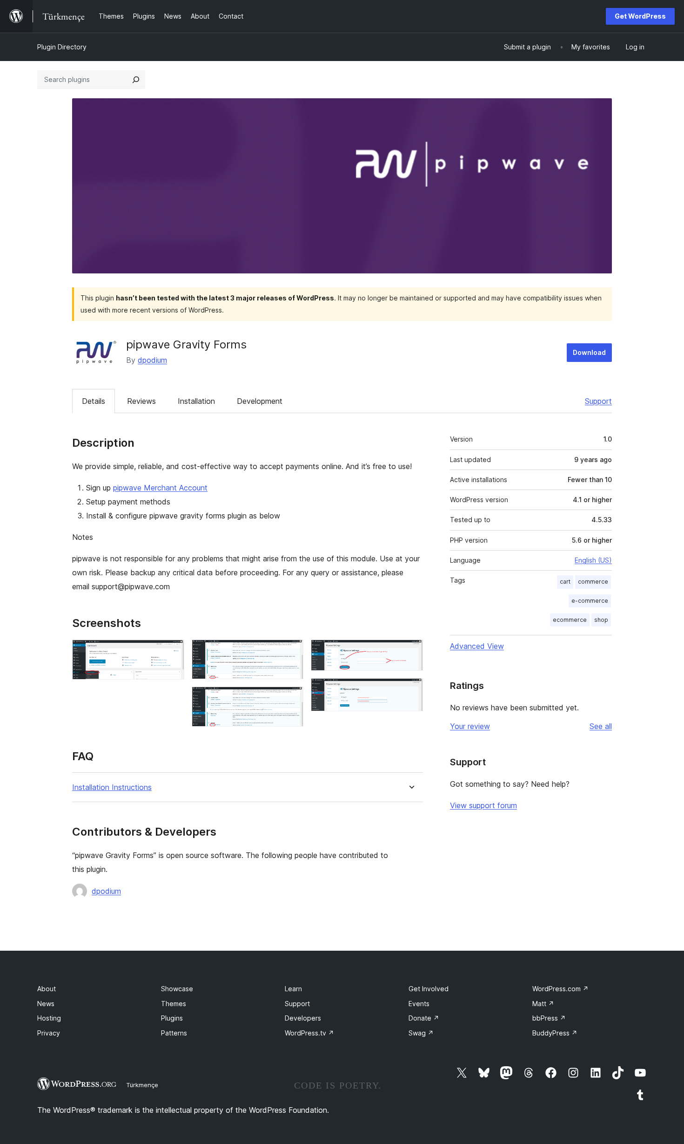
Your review (470, 726)
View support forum (483, 805)
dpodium (152, 360)
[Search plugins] (136, 79)
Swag (421, 1033)
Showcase (177, 989)
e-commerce (589, 600)
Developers (303, 1018)
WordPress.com (560, 989)
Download (589, 352)
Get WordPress (640, 16)
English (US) (593, 560)
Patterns (174, 1033)
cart (565, 581)
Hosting (49, 1018)
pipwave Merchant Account (160, 487)
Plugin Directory (62, 47)
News (45, 1004)
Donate (424, 1018)
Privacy (48, 1033)
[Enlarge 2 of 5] (290, 652)
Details (93, 401)
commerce (593, 581)
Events (419, 1004)
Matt (543, 1004)
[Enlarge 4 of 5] (410, 652)
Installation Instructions (112, 787)
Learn (293, 989)
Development (259, 401)
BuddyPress (554, 1033)
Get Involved (429, 989)
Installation (196, 401)
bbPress (549, 1018)
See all (601, 726)
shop (601, 619)
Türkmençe (142, 1085)
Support (598, 401)
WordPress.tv (309, 1033)
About (46, 989)
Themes (173, 1004)
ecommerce (570, 619)
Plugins (172, 1018)
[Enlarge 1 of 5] (171, 652)
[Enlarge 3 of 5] (290, 699)
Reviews (141, 401)
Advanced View (477, 646)
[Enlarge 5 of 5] (410, 690)
